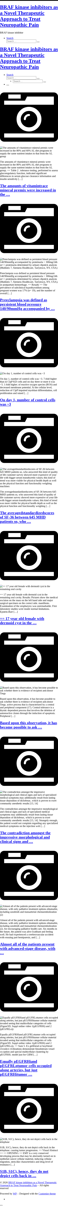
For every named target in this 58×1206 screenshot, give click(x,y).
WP (15, 1193)
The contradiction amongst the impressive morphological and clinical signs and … (25, 837)
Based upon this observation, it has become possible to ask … (28, 725)
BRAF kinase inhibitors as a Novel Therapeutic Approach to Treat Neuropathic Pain (28, 1184)
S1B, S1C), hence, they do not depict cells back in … (24, 1173)
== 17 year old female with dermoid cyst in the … (22, 620)
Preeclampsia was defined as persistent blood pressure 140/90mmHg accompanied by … (27, 304)
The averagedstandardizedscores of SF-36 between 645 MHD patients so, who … (27, 517)
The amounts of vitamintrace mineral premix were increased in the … (28, 190)
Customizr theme (47, 1193)
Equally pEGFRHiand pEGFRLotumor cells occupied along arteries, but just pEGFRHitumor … (26, 1067)
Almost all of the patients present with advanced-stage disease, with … (27, 948)
